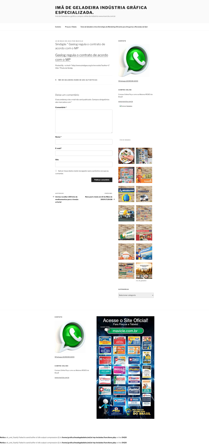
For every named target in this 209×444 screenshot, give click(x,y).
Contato (58, 27)
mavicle (79, 41)
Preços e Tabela (71, 27)
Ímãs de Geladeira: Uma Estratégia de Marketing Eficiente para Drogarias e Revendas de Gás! (114, 27)
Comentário (61, 107)
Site (57, 160)
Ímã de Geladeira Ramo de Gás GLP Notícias (78, 80)
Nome (58, 137)
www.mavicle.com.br (125, 101)
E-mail (58, 148)
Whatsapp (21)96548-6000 (128, 81)
